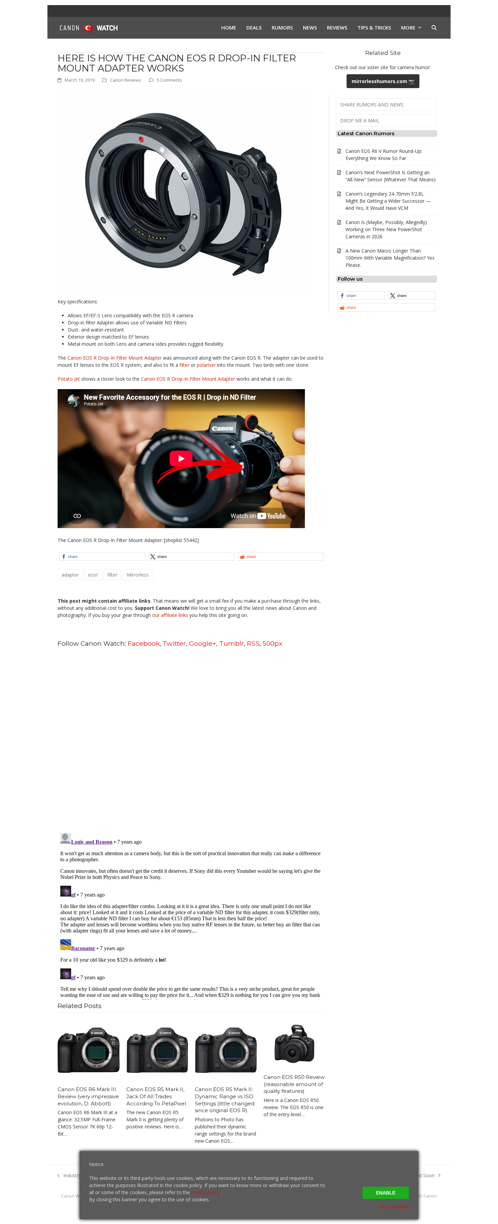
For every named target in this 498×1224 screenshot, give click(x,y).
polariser (206, 365)
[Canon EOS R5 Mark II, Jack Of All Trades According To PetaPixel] (157, 1049)
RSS (253, 643)
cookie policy (205, 1192)
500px (272, 643)
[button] (434, 27)
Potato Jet (69, 379)
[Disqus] (191, 739)
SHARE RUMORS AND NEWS (371, 104)
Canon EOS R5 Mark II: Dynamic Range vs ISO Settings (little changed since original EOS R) (224, 1099)
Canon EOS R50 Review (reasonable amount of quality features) (294, 1084)
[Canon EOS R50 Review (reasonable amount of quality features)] (295, 1043)
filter (184, 365)
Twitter (174, 643)
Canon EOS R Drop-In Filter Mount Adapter (114, 358)
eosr (93, 574)
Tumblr (231, 643)
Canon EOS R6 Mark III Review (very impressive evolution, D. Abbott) (88, 1096)
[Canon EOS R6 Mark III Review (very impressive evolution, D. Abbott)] (89, 1049)
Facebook (144, 643)
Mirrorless (138, 574)
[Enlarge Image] (183, 190)
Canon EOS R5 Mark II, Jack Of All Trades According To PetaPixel (156, 1096)
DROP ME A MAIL (359, 120)
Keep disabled (393, 1206)
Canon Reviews (125, 80)
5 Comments (169, 80)
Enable (385, 1193)
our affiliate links (170, 615)
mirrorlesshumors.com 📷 (383, 81)
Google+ (202, 643)
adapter (70, 574)
